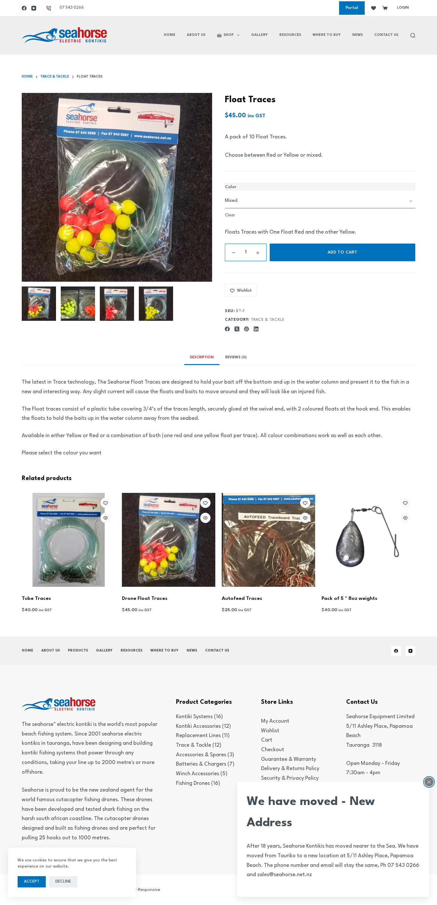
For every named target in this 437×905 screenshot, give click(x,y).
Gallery (259, 35)
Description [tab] (202, 357)
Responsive (149, 889)
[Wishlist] (373, 8)
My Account (275, 721)
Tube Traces (36, 598)
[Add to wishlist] (105, 503)
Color (230, 187)
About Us (196, 35)
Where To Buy (327, 35)
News (357, 35)
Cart (266, 740)
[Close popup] (429, 781)
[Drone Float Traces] (168, 539)
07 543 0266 (72, 8)
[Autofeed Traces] (268, 539)
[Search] (412, 35)
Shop (229, 35)
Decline (63, 882)
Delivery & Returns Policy (290, 768)
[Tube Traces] (68, 539)
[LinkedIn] (256, 329)
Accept (31, 882)
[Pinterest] (246, 329)
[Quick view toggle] (105, 518)
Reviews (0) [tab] (236, 357)
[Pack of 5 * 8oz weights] (368, 539)
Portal (352, 7)
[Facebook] (24, 8)
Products (78, 650)
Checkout (272, 749)
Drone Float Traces (144, 598)
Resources (290, 35)
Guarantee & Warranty (288, 759)
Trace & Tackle (268, 320)
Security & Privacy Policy (290, 778)
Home (169, 35)
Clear (230, 215)
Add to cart (342, 252)
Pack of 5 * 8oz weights (349, 598)
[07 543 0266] (49, 8)
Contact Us (386, 35)
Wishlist (270, 731)
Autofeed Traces (242, 598)
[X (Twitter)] (236, 329)
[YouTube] (33, 8)
